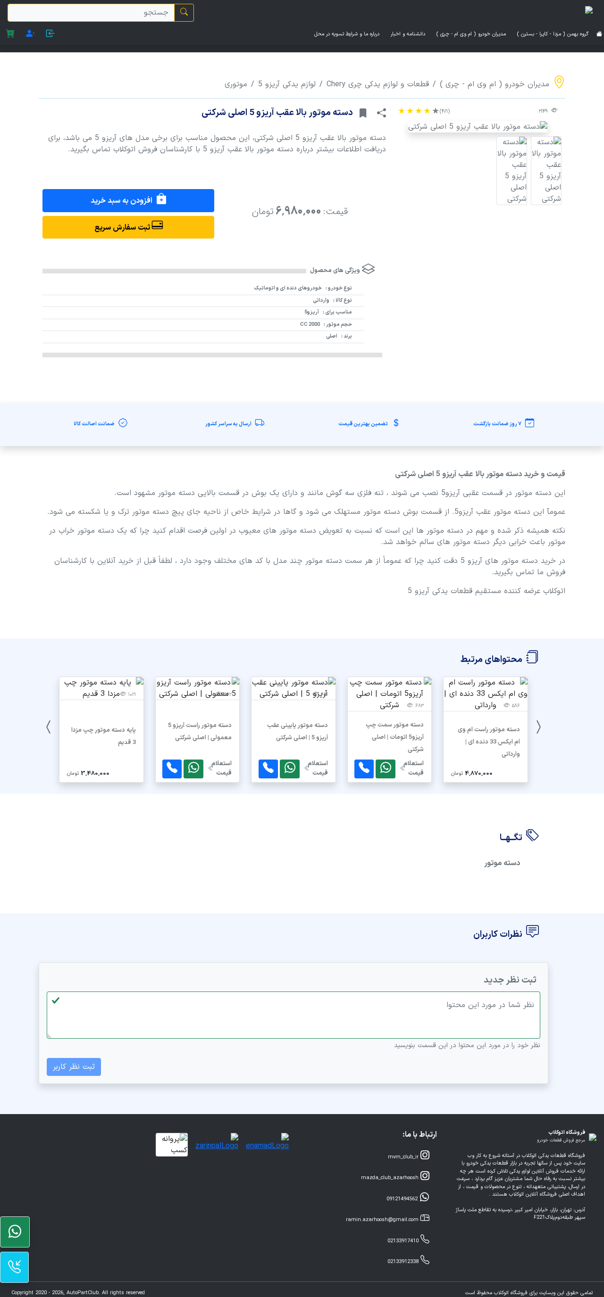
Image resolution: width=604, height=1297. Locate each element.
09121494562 (402, 1199)
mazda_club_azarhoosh (390, 1178)
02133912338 (403, 1262)
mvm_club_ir (404, 1157)
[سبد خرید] (10, 35)
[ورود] (51, 35)
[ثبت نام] (30, 35)
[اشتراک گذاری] (381, 114)
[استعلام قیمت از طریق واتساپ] (385, 769)
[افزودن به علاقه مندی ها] (363, 114)
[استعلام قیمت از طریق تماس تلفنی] (364, 769)
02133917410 (403, 1241)
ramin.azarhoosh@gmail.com (383, 1220)
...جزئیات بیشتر (486, 732)
